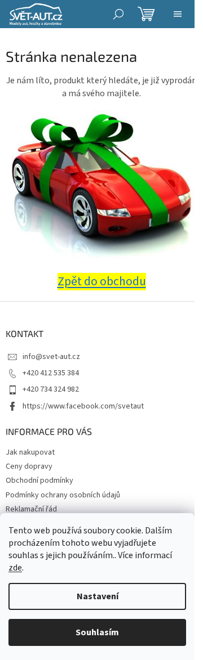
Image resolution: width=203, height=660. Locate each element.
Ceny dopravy (29, 466)
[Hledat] (118, 14)
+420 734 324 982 (51, 389)
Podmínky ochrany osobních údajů (63, 495)
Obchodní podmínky (39, 480)
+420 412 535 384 (51, 373)
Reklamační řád (31, 509)
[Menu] (177, 14)
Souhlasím (97, 632)
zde (15, 568)
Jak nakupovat (30, 452)
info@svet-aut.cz (51, 356)
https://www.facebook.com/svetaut (83, 406)
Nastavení (97, 596)
